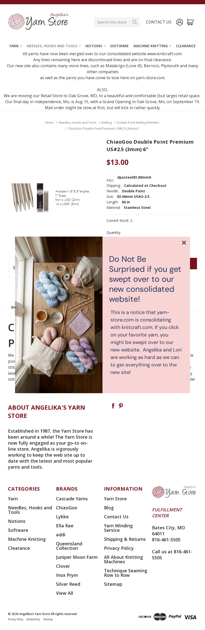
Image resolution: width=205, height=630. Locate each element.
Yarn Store (115, 499)
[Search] (135, 22)
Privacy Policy (119, 548)
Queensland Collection (69, 546)
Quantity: (113, 233)
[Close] (184, 243)
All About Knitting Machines (123, 559)
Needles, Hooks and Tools (52, 45)
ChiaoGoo (66, 508)
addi (61, 535)
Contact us (159, 22)
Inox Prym (67, 575)
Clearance (186, 45)
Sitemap (113, 584)
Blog (109, 508)
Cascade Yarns (72, 499)
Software (119, 45)
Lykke (62, 517)
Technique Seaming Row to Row (125, 573)
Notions (94, 45)
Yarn (13, 45)
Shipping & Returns (125, 539)
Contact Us (116, 517)
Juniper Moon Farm (77, 557)
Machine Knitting (151, 45)
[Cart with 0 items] (190, 22)
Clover (63, 566)
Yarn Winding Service (118, 528)
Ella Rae (65, 526)
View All (64, 593)
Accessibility (33, 619)
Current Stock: (119, 221)
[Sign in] (179, 22)
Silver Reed (68, 584)
